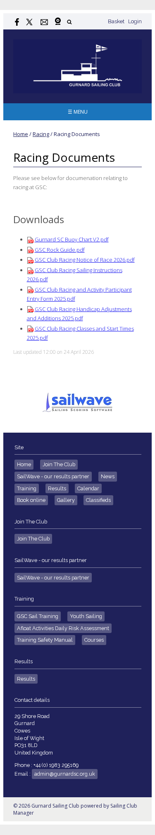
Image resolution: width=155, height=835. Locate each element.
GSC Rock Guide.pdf (60, 249)
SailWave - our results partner (53, 476)
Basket (116, 21)
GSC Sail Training (37, 616)
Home (20, 134)
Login (135, 21)
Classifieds (98, 500)
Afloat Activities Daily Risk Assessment (63, 628)
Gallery (66, 500)
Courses (94, 640)
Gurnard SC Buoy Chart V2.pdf (72, 239)
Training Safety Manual (45, 640)
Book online (31, 500)
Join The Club (59, 464)
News (107, 476)
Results (57, 488)
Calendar (88, 488)
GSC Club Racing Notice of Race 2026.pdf (85, 259)
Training (26, 488)
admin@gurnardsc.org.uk (64, 774)
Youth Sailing (86, 616)
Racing (41, 134)
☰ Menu (78, 111)
